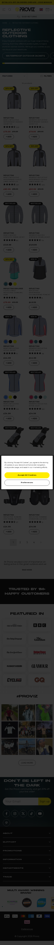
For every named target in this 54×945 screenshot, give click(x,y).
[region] (27, 472)
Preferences (27, 483)
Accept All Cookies (27, 475)
